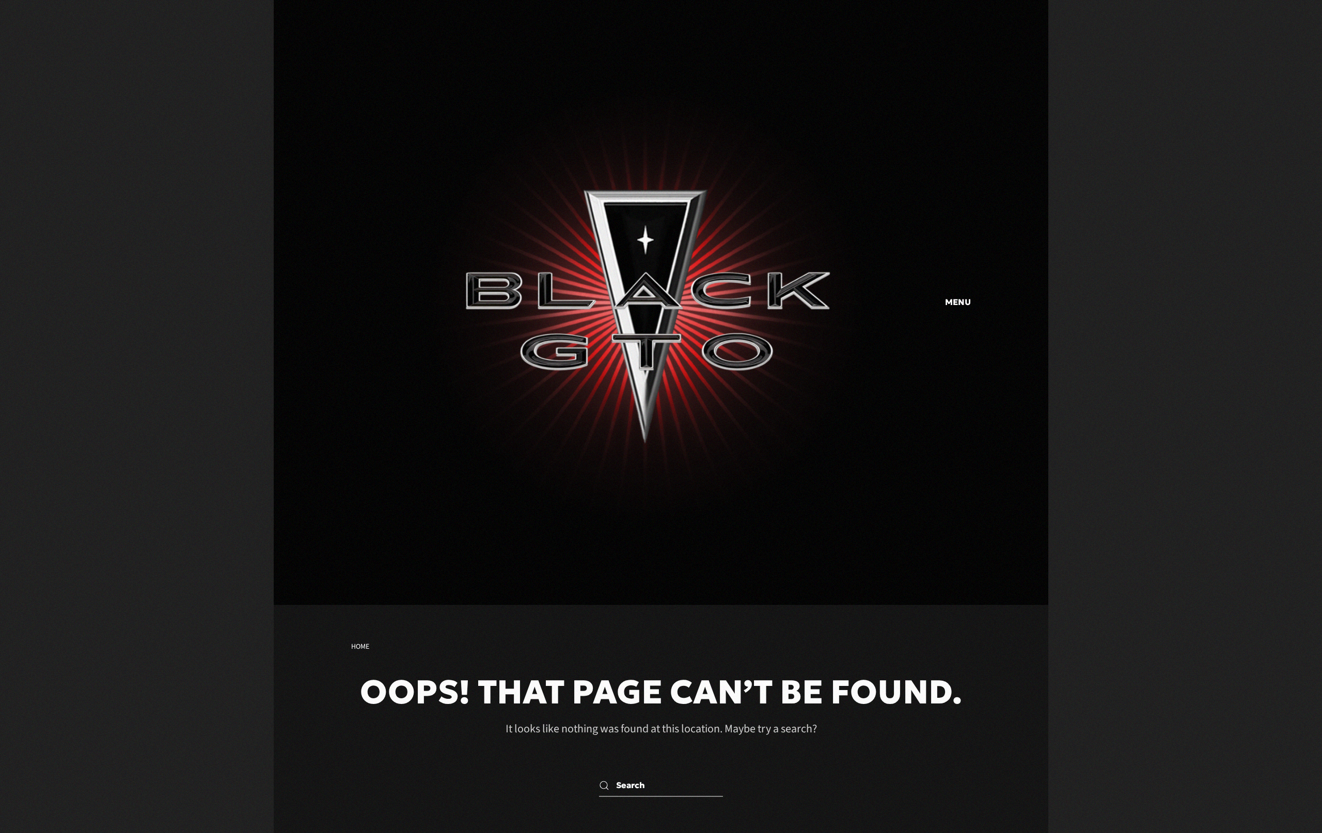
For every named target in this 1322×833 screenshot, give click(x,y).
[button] (955, 302)
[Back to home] (645, 302)
